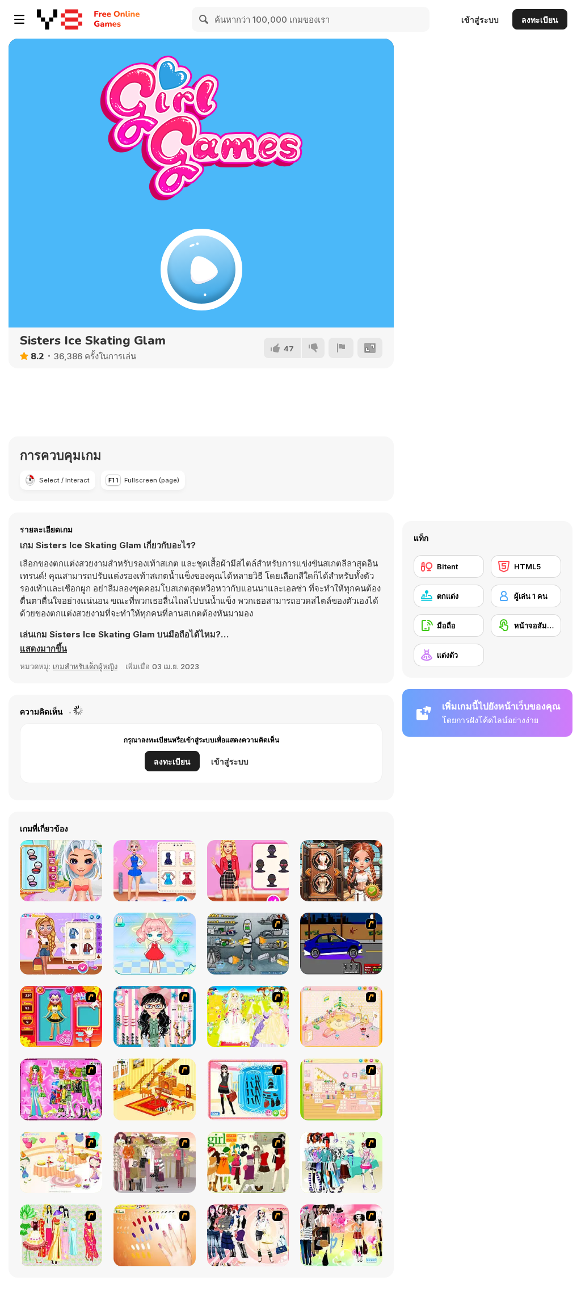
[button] (43, 648)
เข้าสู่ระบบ (480, 19)
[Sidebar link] (19, 19)
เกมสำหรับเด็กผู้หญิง (85, 666)
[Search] (204, 19)
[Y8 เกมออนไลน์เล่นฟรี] (59, 19)
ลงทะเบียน (539, 19)
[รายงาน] (341, 348)
